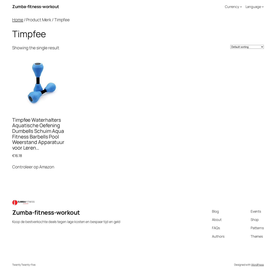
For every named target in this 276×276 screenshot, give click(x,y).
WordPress (257, 264)
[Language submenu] (263, 7)
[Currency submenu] (241, 7)
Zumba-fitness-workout (35, 6)
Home (17, 20)
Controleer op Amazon (33, 167)
